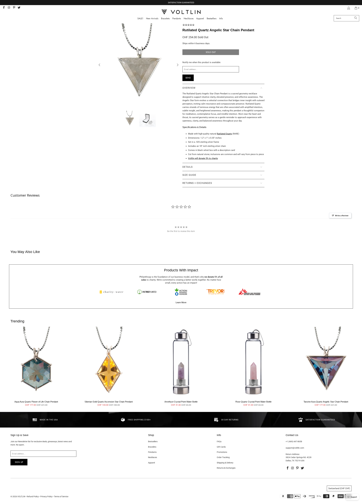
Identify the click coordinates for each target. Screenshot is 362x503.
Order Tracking (223, 457)
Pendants (152, 452)
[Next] (177, 64)
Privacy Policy (46, 496)
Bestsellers (153, 441)
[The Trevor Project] (215, 292)
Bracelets (152, 447)
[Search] (355, 18)
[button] (221, 18)
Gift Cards (221, 447)
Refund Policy (33, 496)
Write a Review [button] (341, 215)
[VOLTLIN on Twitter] (19, 7)
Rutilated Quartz (224, 134)
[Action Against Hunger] (181, 292)
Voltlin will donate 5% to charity (203, 158)
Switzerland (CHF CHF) (339, 488)
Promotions (222, 452)
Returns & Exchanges (226, 468)
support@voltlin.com (295, 448)
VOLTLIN (21, 496)
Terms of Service (61, 496)
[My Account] (348, 8)
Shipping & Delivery (225, 463)
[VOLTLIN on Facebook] (3, 7)
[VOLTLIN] (181, 12)
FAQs (219, 441)
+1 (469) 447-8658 (294, 441)
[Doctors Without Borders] (249, 292)
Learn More (181, 302)
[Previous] (99, 64)
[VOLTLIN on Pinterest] (13, 7)
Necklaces (152, 457)
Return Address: (293, 454)
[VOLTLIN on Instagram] (8, 7)
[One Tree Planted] (146, 292)
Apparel (151, 463)
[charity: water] (112, 292)
